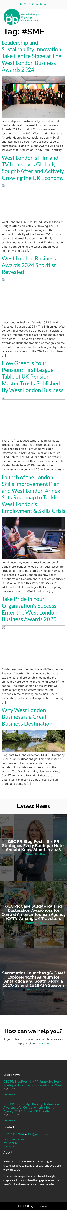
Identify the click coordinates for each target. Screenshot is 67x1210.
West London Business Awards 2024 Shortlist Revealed (29, 265)
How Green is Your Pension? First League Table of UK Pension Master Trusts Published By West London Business (32, 376)
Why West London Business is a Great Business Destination (27, 717)
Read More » (9, 1094)
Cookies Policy (10, 1146)
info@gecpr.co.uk (38, 1134)
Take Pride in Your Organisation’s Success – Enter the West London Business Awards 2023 (31, 608)
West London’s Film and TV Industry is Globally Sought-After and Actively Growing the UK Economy (33, 167)
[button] (61, 17)
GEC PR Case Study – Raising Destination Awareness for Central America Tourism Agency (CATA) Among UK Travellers (31, 1107)
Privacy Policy (10, 1142)
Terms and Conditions (14, 1139)
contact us (44, 1043)
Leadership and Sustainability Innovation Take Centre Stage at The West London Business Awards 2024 (31, 56)
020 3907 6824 (15, 1134)
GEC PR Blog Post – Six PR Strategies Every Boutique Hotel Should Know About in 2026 (32, 1083)
